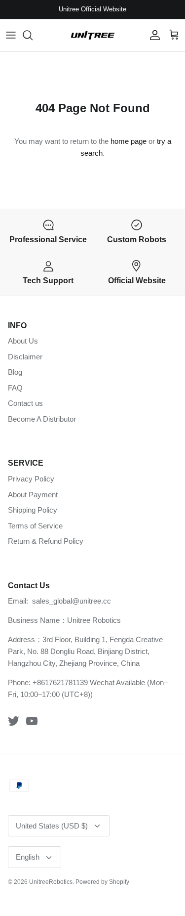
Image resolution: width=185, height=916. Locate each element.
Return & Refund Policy (45, 541)
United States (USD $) (52, 826)
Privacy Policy (31, 479)
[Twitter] (13, 721)
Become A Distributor (42, 419)
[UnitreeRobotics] (93, 35)
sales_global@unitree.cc (71, 601)
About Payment (33, 494)
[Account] (152, 35)
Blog (15, 372)
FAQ (15, 388)
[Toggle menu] (11, 35)
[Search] (32, 35)
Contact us (25, 403)
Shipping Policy (32, 510)
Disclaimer (25, 356)
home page (129, 141)
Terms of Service (35, 526)
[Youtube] (31, 721)
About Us (23, 341)
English (27, 857)
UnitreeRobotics (51, 881)
